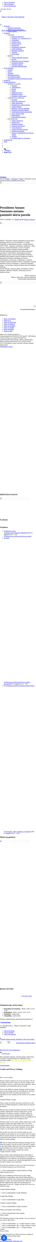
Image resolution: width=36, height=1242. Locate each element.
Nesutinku (6, 1065)
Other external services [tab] (7, 1172)
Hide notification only (15, 1241)
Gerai (1, 1065)
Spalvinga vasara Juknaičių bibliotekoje (16, 533)
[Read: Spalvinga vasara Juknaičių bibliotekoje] (10, 531)
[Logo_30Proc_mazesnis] (12, 17)
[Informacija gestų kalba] (4, 145)
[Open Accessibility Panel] (4, 1238)
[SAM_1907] (18, 183)
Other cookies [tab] (4, 1215)
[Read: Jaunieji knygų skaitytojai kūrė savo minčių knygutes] (20, 538)
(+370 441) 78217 (26, 996)
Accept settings (4, 1241)
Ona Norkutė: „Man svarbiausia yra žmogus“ (17, 831)
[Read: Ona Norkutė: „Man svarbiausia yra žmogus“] (20, 686)
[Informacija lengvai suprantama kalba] (4, 143)
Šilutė (16, 219)
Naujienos (3, 177)
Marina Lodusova (29, 219)
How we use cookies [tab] (6, 1077)
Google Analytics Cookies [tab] (8, 1151)
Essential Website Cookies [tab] (8, 1099)
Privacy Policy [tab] (4, 1231)
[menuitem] (20, 28)
